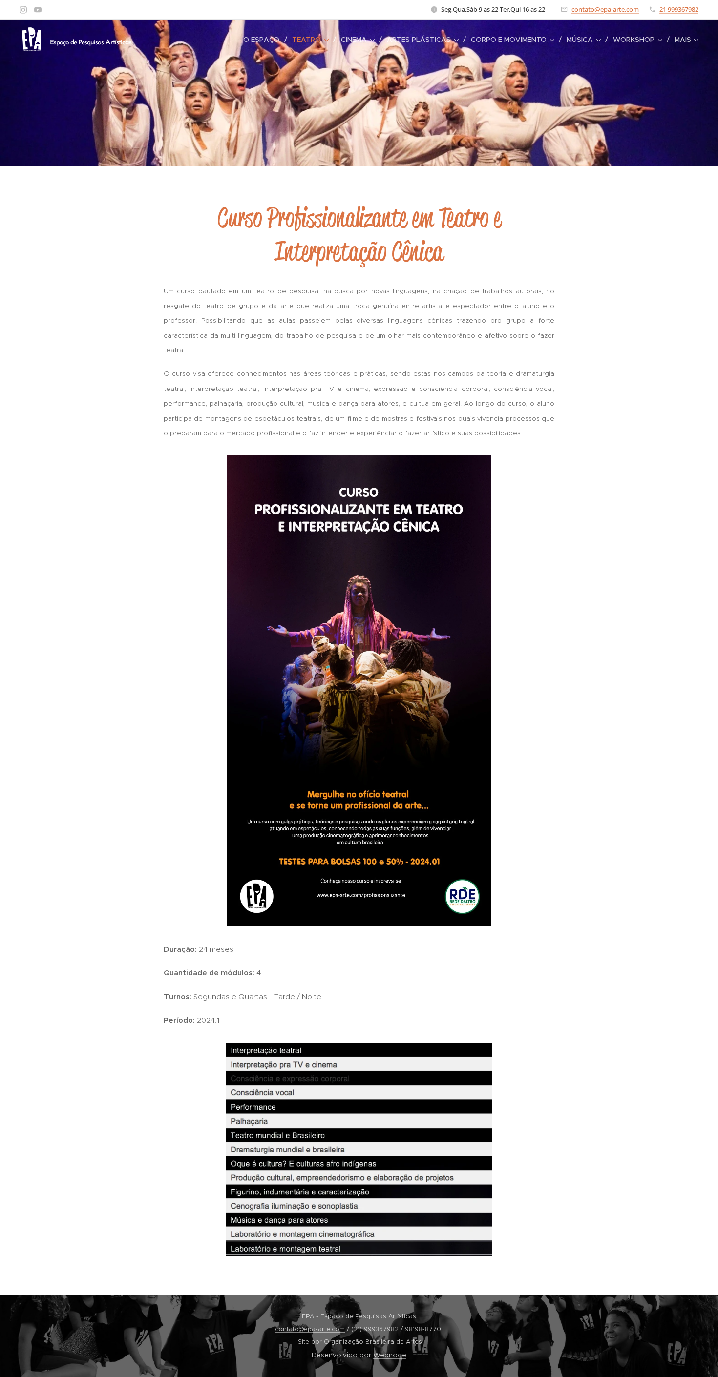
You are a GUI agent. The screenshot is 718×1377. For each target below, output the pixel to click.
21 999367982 (678, 9)
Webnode (389, 1355)
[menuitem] (264, 39)
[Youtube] (38, 9)
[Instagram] (23, 9)
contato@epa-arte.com (605, 9)
